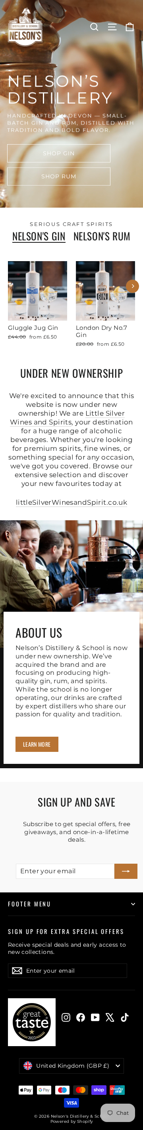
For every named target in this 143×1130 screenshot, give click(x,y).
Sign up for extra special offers (66, 931)
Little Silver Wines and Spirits (67, 417)
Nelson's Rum (102, 236)
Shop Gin (59, 153)
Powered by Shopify (71, 1121)
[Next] (132, 286)
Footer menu (29, 903)
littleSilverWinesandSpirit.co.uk (72, 502)
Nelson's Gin (39, 236)
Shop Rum (59, 176)
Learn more (37, 744)
